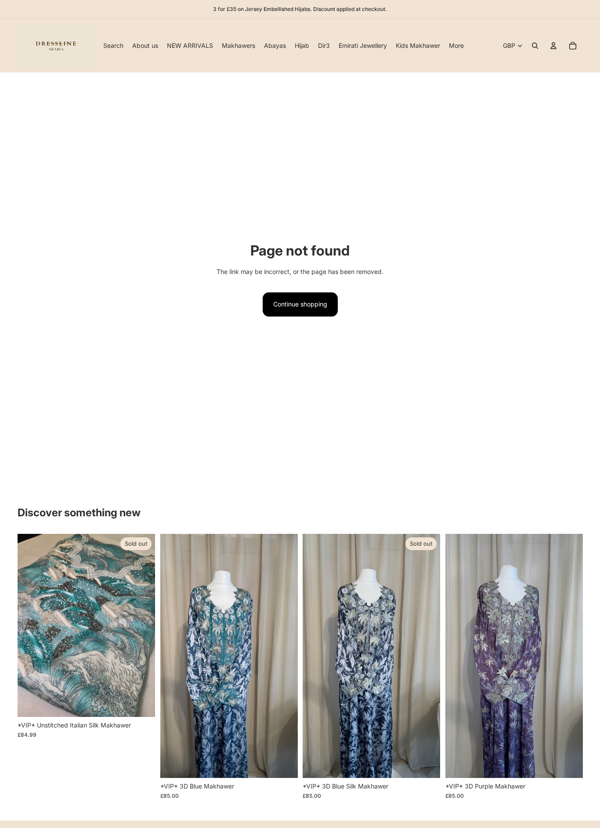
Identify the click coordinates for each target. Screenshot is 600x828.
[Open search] (535, 45)
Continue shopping (300, 304)
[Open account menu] (553, 45)
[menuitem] (456, 46)
